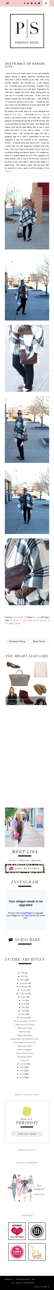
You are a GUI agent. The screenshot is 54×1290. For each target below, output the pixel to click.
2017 (23, 976)
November (24, 987)
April (24, 1011)
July (24, 1000)
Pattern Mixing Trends (25, 1053)
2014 (22, 1071)
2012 (22, 1078)
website (8, 171)
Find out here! (27, 1134)
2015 (22, 1067)
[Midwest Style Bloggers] (17, 1239)
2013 (22, 1074)
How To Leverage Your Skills (24, 1021)
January (23, 1064)
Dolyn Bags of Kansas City (25, 1042)
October (24, 990)
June (23, 1004)
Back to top (41, 1287)
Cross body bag (30, 620)
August (24, 997)
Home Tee (25, 1060)
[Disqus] (27, 756)
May (24, 1007)
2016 (22, 980)
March (24, 1014)
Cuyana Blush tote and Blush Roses (24, 1039)
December (24, 983)
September (24, 994)
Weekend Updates (24, 1050)
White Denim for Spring (25, 1025)
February (23, 1018)
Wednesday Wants (18, 699)
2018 (23, 973)
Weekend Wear (25, 1032)
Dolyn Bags (17, 114)
